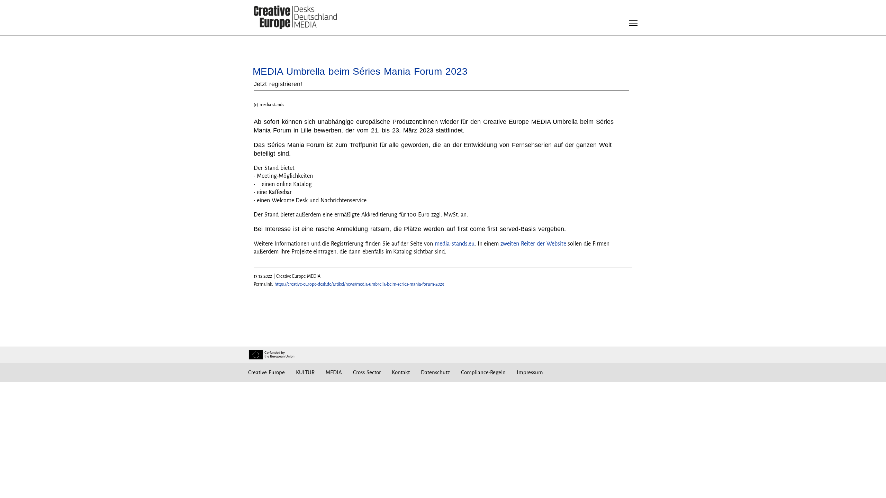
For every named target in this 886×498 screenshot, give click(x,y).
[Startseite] (295, 17)
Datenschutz (435, 372)
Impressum (530, 372)
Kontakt (401, 372)
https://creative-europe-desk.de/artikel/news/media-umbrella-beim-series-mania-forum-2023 (359, 284)
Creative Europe (266, 372)
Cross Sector (367, 372)
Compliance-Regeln (483, 372)
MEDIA (334, 372)
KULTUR (305, 372)
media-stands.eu (454, 244)
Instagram (574, 373)
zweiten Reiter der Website (533, 244)
